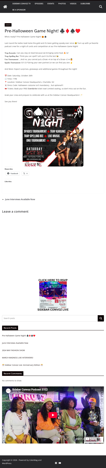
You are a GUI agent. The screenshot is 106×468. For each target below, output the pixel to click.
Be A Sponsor (18, 10)
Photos (62, 3)
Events (50, 3)
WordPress (6, 463)
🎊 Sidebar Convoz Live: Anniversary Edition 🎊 (22, 365)
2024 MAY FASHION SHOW (13, 350)
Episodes (39, 3)
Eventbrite (32, 88)
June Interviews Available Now (20, 199)
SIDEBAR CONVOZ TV (21, 3)
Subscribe (85, 3)
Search (101, 318)
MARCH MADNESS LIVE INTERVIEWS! (17, 357)
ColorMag (33, 460)
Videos (73, 3)
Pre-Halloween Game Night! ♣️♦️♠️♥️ (18, 335)
